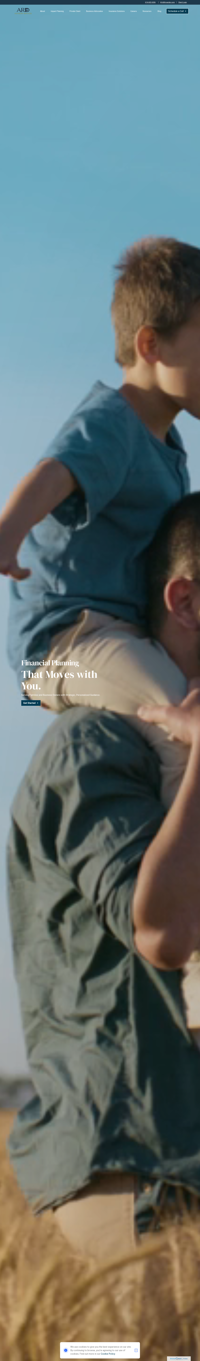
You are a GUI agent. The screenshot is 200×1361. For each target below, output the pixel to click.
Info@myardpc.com (167, 2)
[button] (42, 11)
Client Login (182, 2)
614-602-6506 (150, 2)
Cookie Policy (108, 1353)
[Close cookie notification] (136, 1350)
